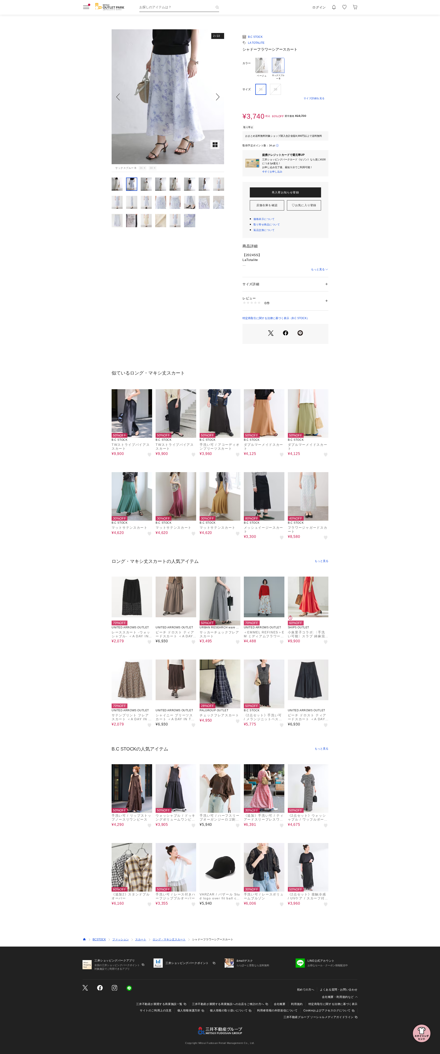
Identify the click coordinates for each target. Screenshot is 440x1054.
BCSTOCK (99, 939)
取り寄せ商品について (266, 224)
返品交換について (264, 230)
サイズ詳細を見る (314, 98)
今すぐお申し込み (272, 171)
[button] (168, 96)
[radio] (261, 69)
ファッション (120, 939)
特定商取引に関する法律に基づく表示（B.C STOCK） (275, 318)
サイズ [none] (246, 89)
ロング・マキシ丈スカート (169, 939)
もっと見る (318, 269)
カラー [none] (246, 63)
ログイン (319, 7)
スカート (140, 939)
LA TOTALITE (256, 42)
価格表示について (264, 219)
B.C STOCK (255, 36)
